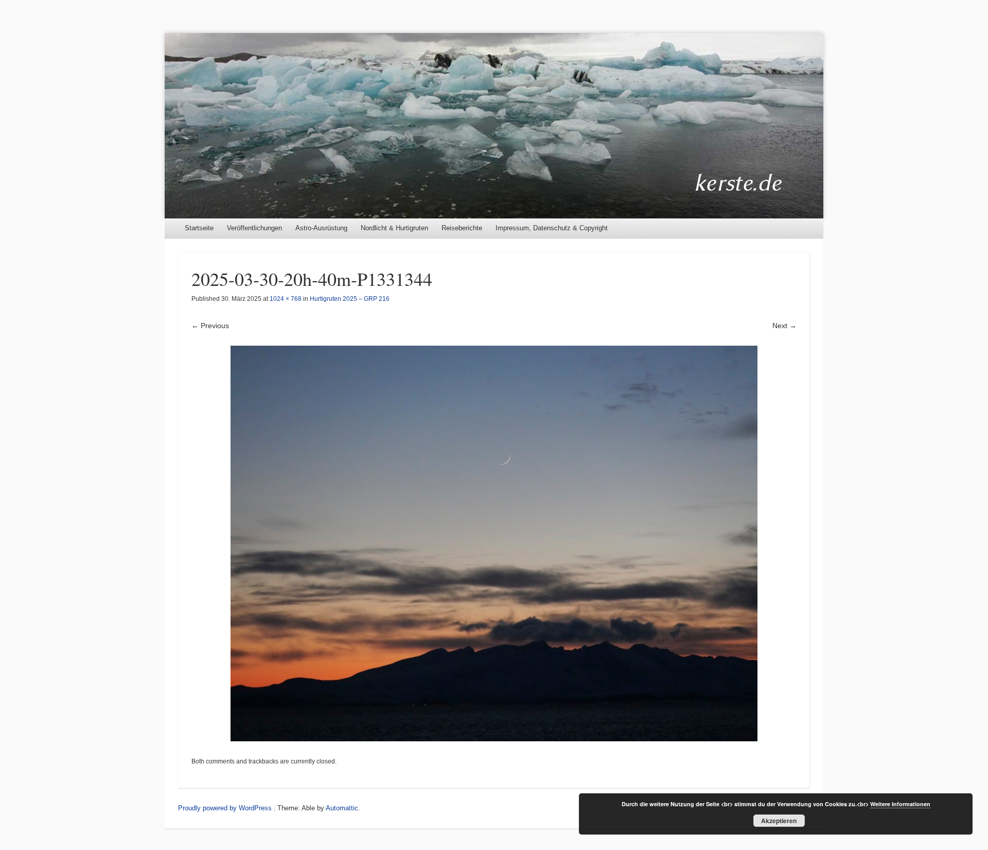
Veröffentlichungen (254, 228)
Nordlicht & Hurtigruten (394, 228)
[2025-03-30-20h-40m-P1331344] (494, 543)
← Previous (210, 325)
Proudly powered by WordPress (225, 808)
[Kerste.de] (494, 125)
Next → (784, 325)
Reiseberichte (462, 228)
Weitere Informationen (900, 804)
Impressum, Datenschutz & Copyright (552, 228)
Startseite (199, 228)
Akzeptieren (779, 820)
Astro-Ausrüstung (321, 228)
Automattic (342, 808)
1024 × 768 (286, 298)
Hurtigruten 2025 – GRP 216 (350, 298)
